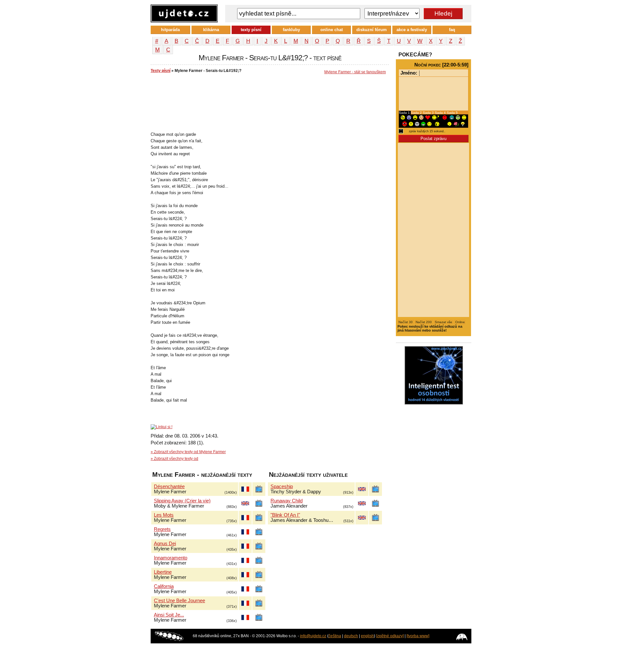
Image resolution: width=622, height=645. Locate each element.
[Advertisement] (268, 97)
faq (452, 29)
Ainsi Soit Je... (169, 614)
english (367, 636)
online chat (331, 29)
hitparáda (170, 29)
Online (459, 322)
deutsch (351, 636)
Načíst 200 (424, 322)
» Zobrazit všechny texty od (174, 458)
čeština (334, 636)
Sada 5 (452, 112)
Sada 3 (429, 112)
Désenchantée (169, 486)
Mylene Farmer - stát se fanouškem (355, 72)
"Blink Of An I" (285, 515)
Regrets (162, 529)
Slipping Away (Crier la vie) (182, 500)
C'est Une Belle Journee (179, 600)
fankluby (291, 29)
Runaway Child (287, 500)
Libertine (163, 572)
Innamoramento (170, 557)
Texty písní (160, 70)
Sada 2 (417, 112)
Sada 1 (405, 112)
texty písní (251, 29)
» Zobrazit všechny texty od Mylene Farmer (188, 452)
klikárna (211, 29)
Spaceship (282, 486)
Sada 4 (441, 112)
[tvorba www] (418, 636)
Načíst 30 (406, 322)
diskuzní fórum (371, 29)
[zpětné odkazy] (390, 636)
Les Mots (164, 515)
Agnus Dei (165, 543)
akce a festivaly (412, 29)
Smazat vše (443, 322)
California (164, 586)
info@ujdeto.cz (313, 636)
